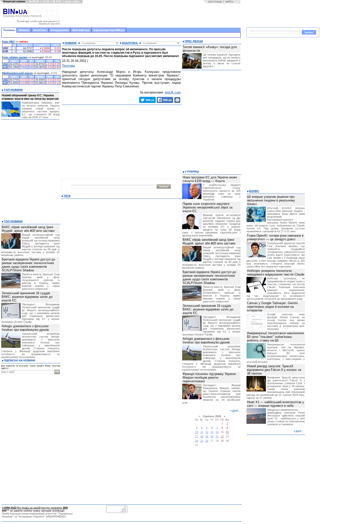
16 (227, 432)
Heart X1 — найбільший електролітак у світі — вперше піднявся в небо (275, 404)
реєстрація (215, 1)
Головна (9, 30)
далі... (236, 410)
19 (206, 436)
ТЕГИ (67, 195)
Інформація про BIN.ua (109, 30)
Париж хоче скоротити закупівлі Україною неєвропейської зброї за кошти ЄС (207, 207)
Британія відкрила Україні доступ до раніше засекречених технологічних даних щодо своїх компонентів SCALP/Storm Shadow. (28, 265)
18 (201, 436)
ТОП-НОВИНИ (13, 89)
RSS (58, 1)
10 (196, 432)
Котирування (59, 30)
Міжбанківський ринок (17, 73)
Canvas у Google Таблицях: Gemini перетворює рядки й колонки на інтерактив (272, 306)
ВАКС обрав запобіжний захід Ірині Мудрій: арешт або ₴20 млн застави (28, 229)
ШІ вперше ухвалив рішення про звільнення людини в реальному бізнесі (271, 200)
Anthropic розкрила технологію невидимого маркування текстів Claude (275, 272)
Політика (68, 65)
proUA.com (173, 92)
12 (206, 432)
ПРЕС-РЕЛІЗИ (194, 41)
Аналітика (40, 30)
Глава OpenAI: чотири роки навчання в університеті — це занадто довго (275, 237)
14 (217, 432)
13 (212, 432)
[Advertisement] (151, 15)
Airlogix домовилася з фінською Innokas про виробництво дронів (25, 328)
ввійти (229, 1)
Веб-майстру (80, 30)
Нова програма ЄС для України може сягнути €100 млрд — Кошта (210, 179)
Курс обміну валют (14, 57)
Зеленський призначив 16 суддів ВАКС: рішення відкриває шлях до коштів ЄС (27, 296)
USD (5, 64)
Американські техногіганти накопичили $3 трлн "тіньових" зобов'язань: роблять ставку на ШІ (275, 336)
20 (212, 436)
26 (206, 441)
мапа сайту (72, 1)
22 (222, 436)
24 (196, 441)
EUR (5, 67)
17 (196, 436)
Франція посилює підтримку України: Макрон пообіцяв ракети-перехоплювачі (210, 377)
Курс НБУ (8, 41)
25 (201, 441)
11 (201, 432)
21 (217, 436)
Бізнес (254, 191)
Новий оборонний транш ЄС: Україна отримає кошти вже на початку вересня (30, 97)
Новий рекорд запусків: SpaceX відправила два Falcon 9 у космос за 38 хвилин (274, 369)
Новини (24, 30)
